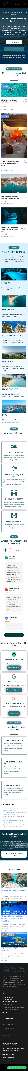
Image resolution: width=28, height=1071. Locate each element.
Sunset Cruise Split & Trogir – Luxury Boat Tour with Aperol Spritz (10, 163)
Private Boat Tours (9, 1024)
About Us (7, 1031)
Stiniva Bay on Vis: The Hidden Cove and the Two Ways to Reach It (13, 890)
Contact (7, 1035)
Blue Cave (5, 283)
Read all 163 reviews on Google (14, 635)
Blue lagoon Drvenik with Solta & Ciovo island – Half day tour (9, 102)
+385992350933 (8, 997)
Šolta (4, 415)
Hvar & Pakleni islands (12, 335)
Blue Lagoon (8, 310)
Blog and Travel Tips (9, 1028)
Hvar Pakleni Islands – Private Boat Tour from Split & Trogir (10, 197)
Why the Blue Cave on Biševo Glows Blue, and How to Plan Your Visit (12, 918)
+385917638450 (8, 999)
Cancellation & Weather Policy (10, 1062)
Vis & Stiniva (7, 361)
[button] (17, 1067)
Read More (4, 900)
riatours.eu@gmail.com (11, 1001)
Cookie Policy (6, 1060)
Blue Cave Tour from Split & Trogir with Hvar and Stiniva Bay (9, 229)
